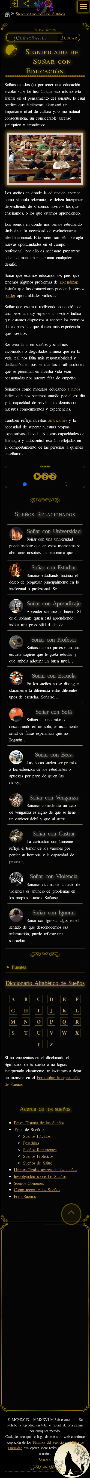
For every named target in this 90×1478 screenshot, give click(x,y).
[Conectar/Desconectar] (14, 3)
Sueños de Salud (37, 1163)
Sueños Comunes (29, 1183)
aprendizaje (69, 282)
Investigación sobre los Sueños (40, 1176)
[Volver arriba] (71, 1214)
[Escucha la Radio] (37, 3)
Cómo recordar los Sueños (37, 1189)
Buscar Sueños (45, 29)
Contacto (45, 1459)
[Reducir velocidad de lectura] (53, 476)
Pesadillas (31, 1143)
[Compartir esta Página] (25, 3)
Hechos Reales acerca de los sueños (45, 1169)
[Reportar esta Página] (48, 3)
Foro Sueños (25, 1196)
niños (75, 389)
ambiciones (57, 420)
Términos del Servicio (48, 1442)
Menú (82, 4)
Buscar (68, 37)
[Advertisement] (45, 1272)
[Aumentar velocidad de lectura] (45, 476)
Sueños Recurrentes (40, 1149)
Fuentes (19, 967)
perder (10, 295)
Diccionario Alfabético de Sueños (45, 983)
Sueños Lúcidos (36, 1136)
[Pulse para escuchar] (37, 476)
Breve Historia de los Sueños (39, 1123)
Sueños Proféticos (38, 1156)
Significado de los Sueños (40, 13)
